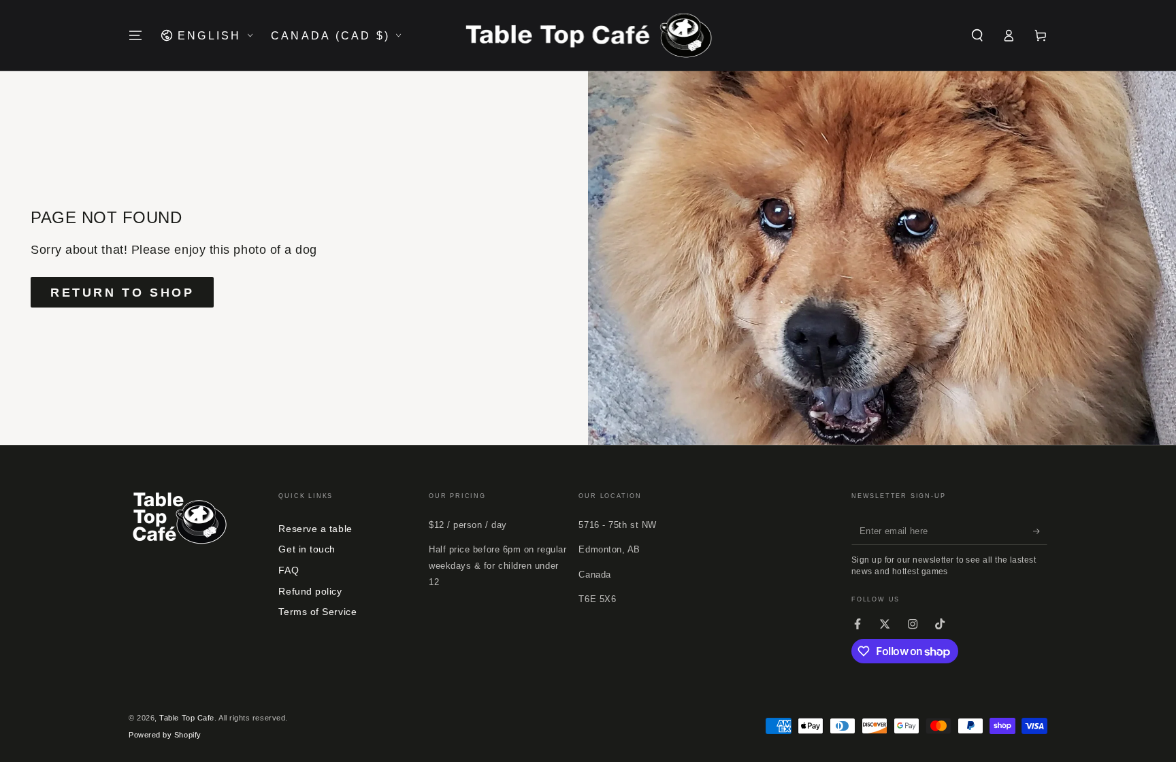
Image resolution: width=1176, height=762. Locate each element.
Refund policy (310, 591)
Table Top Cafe (186, 718)
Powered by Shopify (165, 735)
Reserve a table (315, 528)
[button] (977, 35)
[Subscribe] (1040, 531)
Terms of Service (317, 611)
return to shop (122, 292)
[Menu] (136, 35)
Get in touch (306, 549)
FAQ (288, 570)
